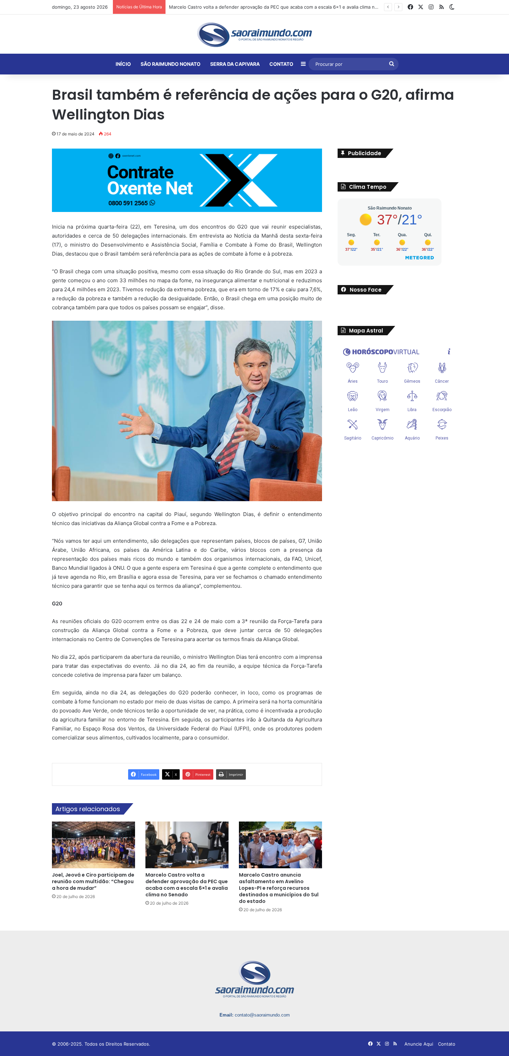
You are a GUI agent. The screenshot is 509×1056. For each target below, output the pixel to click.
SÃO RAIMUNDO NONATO (170, 64)
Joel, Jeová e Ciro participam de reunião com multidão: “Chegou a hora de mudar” (93, 881)
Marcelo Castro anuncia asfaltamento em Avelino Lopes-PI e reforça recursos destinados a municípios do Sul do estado (279, 888)
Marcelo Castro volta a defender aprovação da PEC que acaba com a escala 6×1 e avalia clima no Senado (186, 884)
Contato (446, 1044)
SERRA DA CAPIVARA (235, 64)
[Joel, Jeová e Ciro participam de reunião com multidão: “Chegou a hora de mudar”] (93, 845)
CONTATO (281, 64)
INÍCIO (123, 64)
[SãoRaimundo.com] (254, 34)
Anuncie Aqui (418, 1044)
